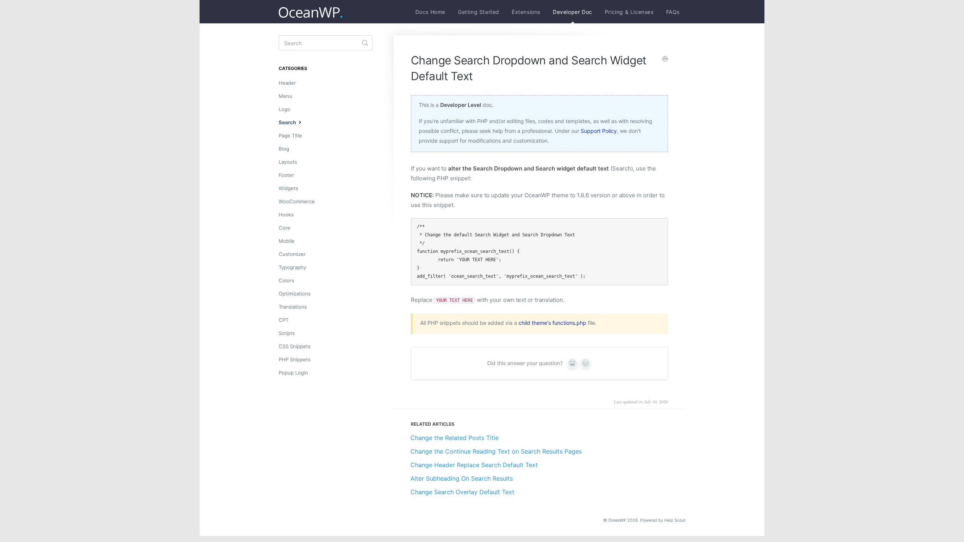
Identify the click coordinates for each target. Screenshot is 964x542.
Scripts (287, 333)
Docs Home (430, 12)
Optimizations (295, 294)
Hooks (286, 215)
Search (288, 122)
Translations (293, 307)
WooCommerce (297, 201)
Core (284, 228)
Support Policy (599, 131)
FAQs (673, 12)
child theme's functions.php (552, 323)
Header (287, 83)
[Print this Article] (665, 59)
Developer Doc (572, 12)
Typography (292, 267)
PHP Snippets (295, 359)
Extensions (526, 12)
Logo (284, 109)
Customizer (292, 254)
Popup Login (293, 373)
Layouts (288, 162)
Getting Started (478, 12)
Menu (285, 96)
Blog (284, 149)
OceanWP (617, 520)
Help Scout (674, 520)
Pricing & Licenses (629, 12)
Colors (286, 280)
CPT (283, 320)
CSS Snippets (295, 346)
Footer (286, 175)
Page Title (290, 135)
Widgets (288, 188)
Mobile (286, 241)
